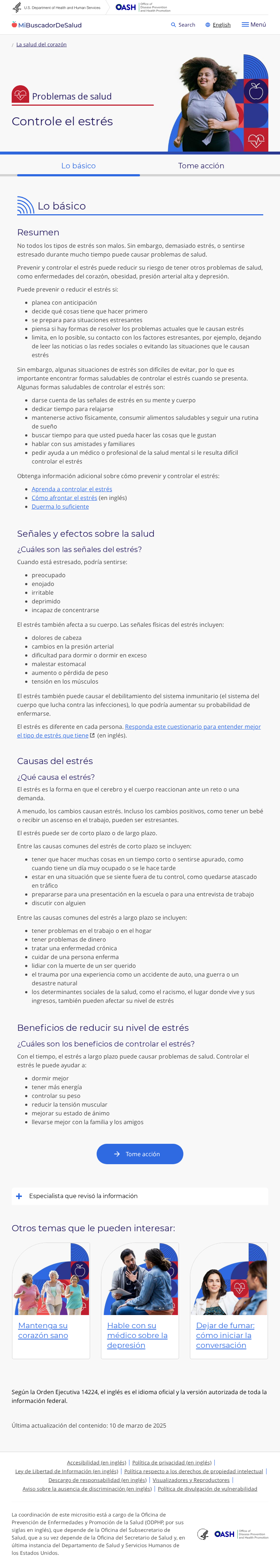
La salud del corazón (41, 44)
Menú (258, 24)
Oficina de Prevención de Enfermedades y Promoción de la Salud (143, 7)
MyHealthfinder (47, 24)
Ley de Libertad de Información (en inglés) (66, 1471)
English (222, 24)
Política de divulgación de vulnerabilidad (207, 1488)
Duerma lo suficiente (60, 506)
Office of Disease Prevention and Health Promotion (241, 1534)
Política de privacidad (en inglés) (171, 1462)
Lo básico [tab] (78, 165)
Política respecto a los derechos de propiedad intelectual (193, 1471)
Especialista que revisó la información (83, 1196)
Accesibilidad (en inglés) (96, 1462)
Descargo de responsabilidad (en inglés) (97, 1479)
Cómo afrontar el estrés (64, 498)
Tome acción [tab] (201, 165)
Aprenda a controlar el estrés (72, 489)
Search (188, 24)
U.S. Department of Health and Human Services (61, 7)
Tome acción (143, 1154)
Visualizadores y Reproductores (191, 1479)
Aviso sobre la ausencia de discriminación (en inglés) (87, 1488)
